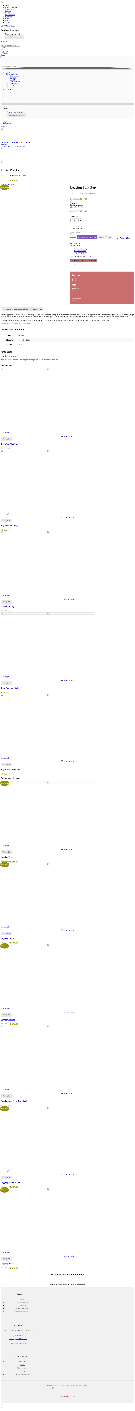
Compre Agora (105, 237)
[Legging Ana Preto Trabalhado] (47, 1027)
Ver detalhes (5, 298)
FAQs (22, 1299)
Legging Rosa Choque (10, 1182)
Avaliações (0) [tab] (37, 309)
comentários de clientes (18, 175)
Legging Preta (7, 857)
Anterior (3, 127)
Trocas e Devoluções (22, 1308)
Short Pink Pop (7, 607)
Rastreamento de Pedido (22, 1374)
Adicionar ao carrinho (8, 184)
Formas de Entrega (22, 1302)
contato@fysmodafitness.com (18, 1339)
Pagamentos (22, 1305)
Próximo (4, 144)
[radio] (72, 220)
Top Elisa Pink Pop (9, 525)
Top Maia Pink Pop (9, 444)
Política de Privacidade (22, 1312)
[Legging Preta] (47, 783)
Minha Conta (22, 1362)
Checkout (22, 1371)
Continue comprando (14, 37)
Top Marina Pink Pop (10, 769)
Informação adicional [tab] (21, 309)
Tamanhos (74, 216)
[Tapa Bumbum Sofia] (47, 614)
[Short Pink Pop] (47, 532)
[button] (83, 260)
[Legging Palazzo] (47, 864)
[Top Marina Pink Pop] (47, 695)
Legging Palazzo (8, 938)
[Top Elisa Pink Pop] (47, 451)
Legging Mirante (8, 1020)
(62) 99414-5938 (18, 1336)
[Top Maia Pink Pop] (47, 370)
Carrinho (22, 1365)
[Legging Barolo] (47, 1189)
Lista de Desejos (22, 1368)
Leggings (8, 123)
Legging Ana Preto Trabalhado (14, 1101)
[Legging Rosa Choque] (47, 1108)
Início (7, 121)
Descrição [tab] (7, 309)
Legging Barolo (7, 1264)
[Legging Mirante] (47, 945)
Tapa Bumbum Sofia (10, 688)
